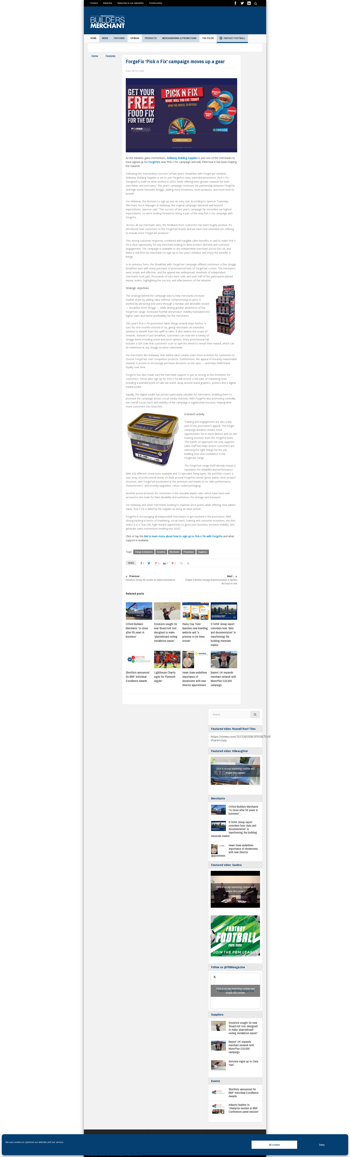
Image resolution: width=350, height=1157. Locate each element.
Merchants (174, 551)
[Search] (255, 714)
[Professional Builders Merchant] (108, 20)
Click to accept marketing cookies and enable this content (235, 770)
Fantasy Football (234, 38)
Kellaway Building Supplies (182, 158)
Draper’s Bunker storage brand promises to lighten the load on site (211, 579)
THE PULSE (208, 38)
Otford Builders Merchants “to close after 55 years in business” (137, 630)
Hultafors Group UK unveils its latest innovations (150, 578)
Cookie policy (155, 3)
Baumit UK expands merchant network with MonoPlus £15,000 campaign (223, 678)
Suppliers (202, 551)
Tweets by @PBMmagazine (235, 990)
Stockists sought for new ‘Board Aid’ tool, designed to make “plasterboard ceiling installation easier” (165, 632)
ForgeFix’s (154, 162)
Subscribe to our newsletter (130, 3)
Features (119, 38)
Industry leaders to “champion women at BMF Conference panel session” (244, 1108)
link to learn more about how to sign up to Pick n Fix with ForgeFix (183, 536)
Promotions (189, 551)
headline (161, 551)
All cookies (274, 1145)
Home (93, 38)
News (105, 38)
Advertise (107, 3)
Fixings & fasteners (144, 551)
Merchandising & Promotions (179, 38)
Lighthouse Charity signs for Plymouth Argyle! (165, 676)
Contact (94, 3)
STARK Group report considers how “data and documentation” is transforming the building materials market (223, 634)
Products (151, 38)
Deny (321, 1145)
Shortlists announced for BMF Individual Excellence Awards (137, 676)
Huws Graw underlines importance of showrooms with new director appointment (194, 678)
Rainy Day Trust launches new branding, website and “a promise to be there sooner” (195, 632)
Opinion (134, 38)
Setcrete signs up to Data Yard (243, 1063)
